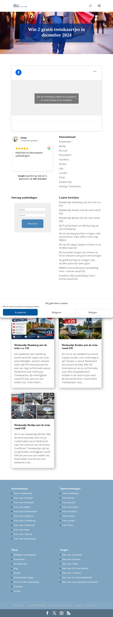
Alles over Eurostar (71, 559)
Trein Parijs (67, 525)
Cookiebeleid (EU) (36, 605)
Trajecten (18, 586)
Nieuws (17, 572)
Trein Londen (68, 520)
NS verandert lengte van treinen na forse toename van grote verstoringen (80, 254)
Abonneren (33, 223)
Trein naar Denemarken (25, 511)
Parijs (62, 177)
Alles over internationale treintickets (80, 582)
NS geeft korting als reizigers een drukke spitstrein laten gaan (77, 261)
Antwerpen (65, 141)
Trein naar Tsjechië (22, 534)
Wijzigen (92, 312)
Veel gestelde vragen (23, 577)
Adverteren (18, 605)
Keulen (63, 164)
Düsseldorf (65, 155)
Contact (17, 591)
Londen (63, 173)
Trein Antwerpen (70, 493)
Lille (61, 168)
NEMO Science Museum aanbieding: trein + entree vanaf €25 (79, 269)
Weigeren (56, 312)
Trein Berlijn (68, 497)
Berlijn (62, 146)
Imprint (79, 605)
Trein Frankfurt (69, 511)
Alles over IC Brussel (72, 554)
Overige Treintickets (70, 186)
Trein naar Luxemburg (24, 520)
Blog (15, 568)
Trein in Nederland (22, 493)
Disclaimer (91, 605)
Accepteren (20, 312)
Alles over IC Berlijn (71, 572)
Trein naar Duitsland (23, 502)
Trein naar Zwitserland (24, 538)
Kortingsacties (20, 563)
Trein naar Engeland (23, 516)
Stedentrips (65, 182)
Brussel (63, 150)
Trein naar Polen (21, 529)
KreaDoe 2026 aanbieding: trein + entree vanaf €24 (77, 277)
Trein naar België (21, 507)
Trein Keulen (68, 516)
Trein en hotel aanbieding (26, 582)
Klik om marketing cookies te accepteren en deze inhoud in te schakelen (56, 98)
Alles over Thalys (70, 563)
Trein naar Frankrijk (23, 497)
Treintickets (19, 559)
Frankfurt (64, 159)
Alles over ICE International (75, 568)
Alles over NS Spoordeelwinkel (77, 577)
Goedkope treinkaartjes (24, 554)
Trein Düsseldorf (70, 507)
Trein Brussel (68, 502)
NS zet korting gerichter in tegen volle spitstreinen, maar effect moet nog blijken (79, 237)
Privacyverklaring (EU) (60, 605)
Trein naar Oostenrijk (23, 525)
